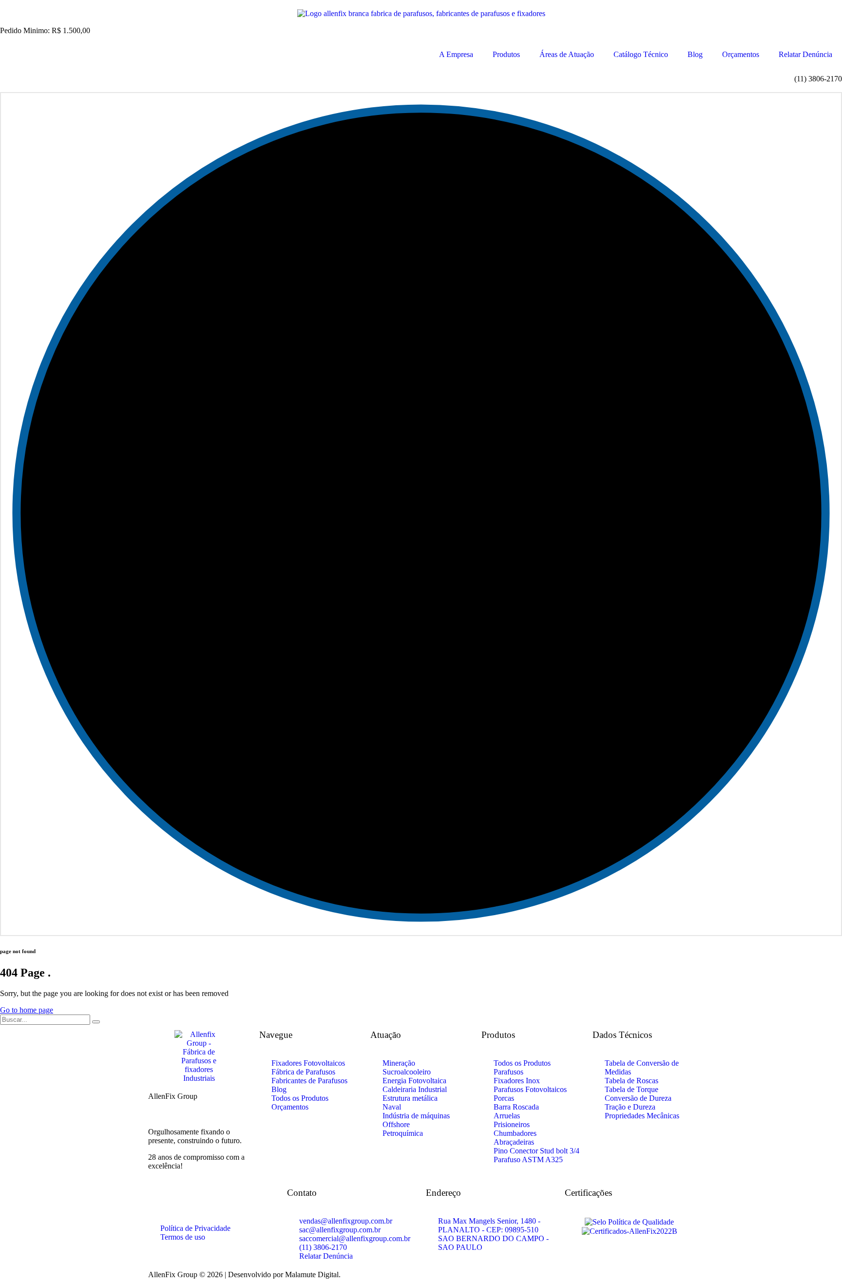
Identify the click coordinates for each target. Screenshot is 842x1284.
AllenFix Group (172, 1096)
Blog (695, 54)
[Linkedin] (239, 1200)
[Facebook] (160, 1200)
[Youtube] (213, 1200)
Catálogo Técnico (640, 54)
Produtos (506, 54)
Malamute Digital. (313, 1274)
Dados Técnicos (622, 1035)
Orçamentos (740, 54)
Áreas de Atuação (566, 54)
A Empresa (456, 54)
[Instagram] (186, 1200)
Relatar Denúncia (805, 54)
